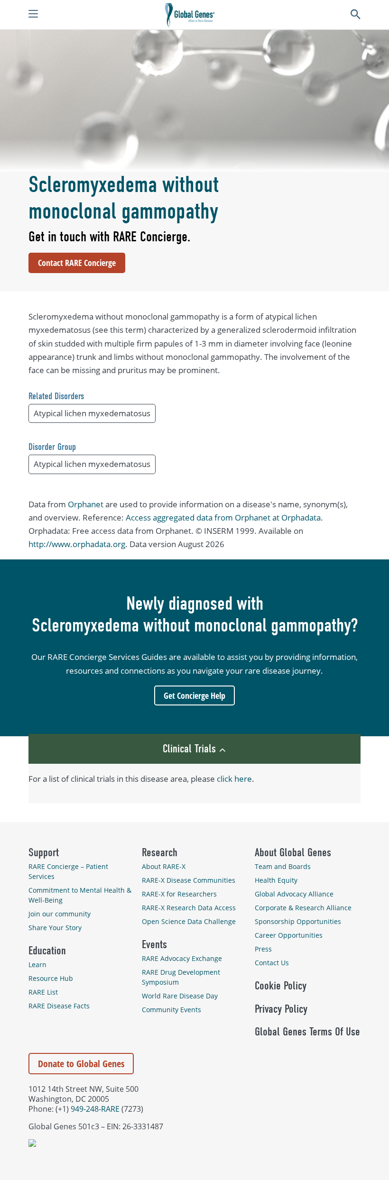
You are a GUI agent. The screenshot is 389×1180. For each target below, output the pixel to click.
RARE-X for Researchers (179, 893)
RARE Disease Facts (59, 1005)
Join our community (59, 913)
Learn (37, 964)
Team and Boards (283, 866)
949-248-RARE (95, 1109)
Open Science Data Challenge (189, 921)
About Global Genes (293, 852)
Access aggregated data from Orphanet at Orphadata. (224, 517)
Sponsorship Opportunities (298, 921)
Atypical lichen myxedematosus (92, 413)
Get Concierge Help (194, 695)
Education (47, 950)
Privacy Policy (281, 1008)
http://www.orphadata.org (76, 544)
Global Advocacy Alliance (294, 893)
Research (159, 852)
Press (263, 948)
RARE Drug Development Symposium (181, 977)
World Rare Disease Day (180, 995)
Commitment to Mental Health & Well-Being (79, 895)
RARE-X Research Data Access (189, 907)
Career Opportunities (289, 935)
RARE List (43, 992)
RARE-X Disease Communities (188, 880)
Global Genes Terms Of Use (307, 1031)
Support (43, 852)
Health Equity (276, 880)
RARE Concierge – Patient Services (68, 871)
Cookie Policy (280, 985)
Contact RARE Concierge (77, 262)
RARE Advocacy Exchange (182, 958)
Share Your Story (55, 927)
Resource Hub (50, 978)
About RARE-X (163, 866)
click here (234, 778)
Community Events (171, 1009)
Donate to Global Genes (81, 1063)
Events (154, 944)
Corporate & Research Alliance (303, 907)
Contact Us (272, 962)
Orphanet (85, 504)
